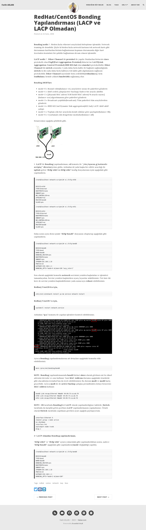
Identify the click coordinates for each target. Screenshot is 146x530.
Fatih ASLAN (8, 5)
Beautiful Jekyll (77, 523)
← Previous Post (45, 497)
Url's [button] (124, 5)
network (55, 483)
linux (66, 483)
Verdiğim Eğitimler (94, 5)
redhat (41, 483)
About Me (135, 5)
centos (48, 483)
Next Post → (103, 497)
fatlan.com (82, 520)
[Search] (142, 4)
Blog (109, 5)
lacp (61, 483)
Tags (116, 5)
